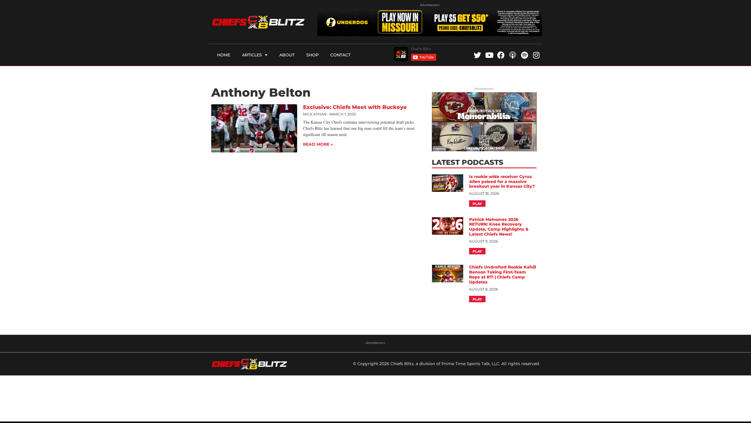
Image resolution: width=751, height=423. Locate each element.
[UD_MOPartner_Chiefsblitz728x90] (429, 34)
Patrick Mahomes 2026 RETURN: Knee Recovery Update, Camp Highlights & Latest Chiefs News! (499, 227)
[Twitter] (477, 55)
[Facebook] (501, 55)
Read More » (318, 144)
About (287, 55)
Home (223, 55)
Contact (340, 55)
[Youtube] (489, 55)
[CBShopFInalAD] (484, 149)
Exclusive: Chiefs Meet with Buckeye (355, 107)
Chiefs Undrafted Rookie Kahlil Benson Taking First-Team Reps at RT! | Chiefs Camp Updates (502, 274)
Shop (312, 55)
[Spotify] (524, 55)
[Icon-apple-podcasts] (512, 55)
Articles (252, 55)
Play (477, 204)
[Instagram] (536, 55)
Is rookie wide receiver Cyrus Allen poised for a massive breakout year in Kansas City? (502, 181)
